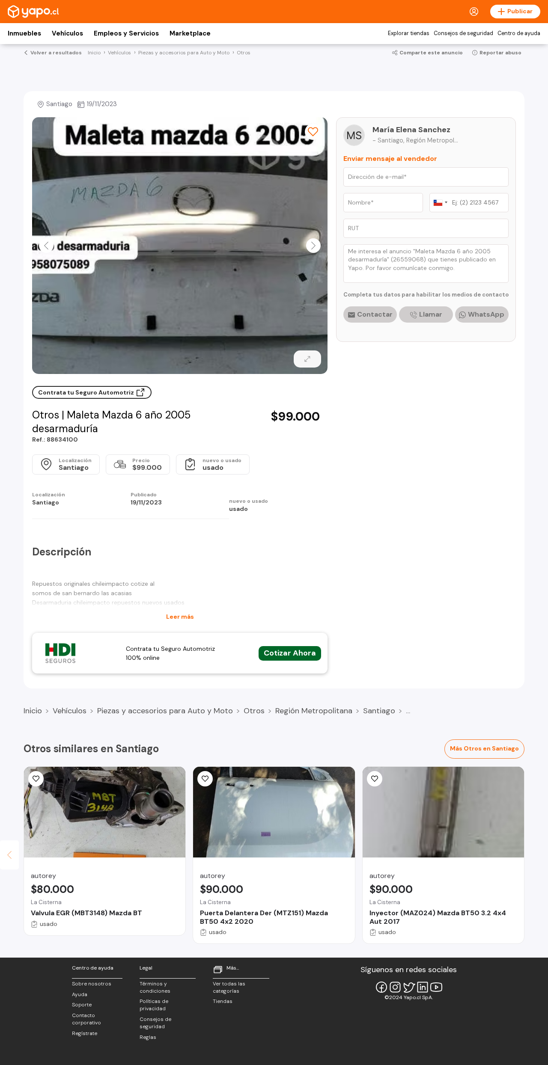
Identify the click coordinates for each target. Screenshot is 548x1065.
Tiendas (222, 1001)
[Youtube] (436, 987)
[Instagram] (395, 987)
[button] (46, 245)
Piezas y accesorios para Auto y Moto (165, 711)
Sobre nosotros (91, 983)
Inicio (33, 711)
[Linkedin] (422, 987)
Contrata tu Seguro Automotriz (86, 392)
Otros (254, 711)
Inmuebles (24, 33)
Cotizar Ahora (290, 653)
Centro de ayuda (518, 33)
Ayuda (79, 994)
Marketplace (190, 33)
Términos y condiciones (155, 987)
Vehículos (67, 33)
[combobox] (440, 202)
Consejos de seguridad (463, 33)
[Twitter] (409, 987)
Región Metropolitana (313, 711)
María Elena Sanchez (411, 130)
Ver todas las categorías (229, 987)
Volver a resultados (56, 52)
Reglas (148, 1037)
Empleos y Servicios (126, 33)
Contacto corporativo (86, 1019)
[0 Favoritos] (313, 132)
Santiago (379, 711)
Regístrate (84, 1033)
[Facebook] (381, 987)
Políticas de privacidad (154, 1005)
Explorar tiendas (408, 33)
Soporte (82, 1004)
